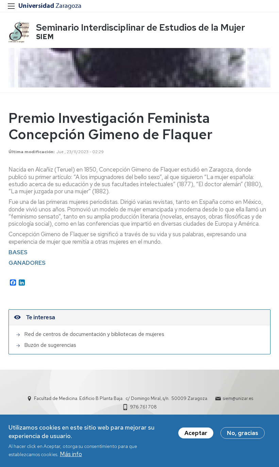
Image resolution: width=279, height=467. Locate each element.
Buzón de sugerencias (50, 345)
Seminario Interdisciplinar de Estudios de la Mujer (140, 27)
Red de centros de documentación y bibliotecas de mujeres (94, 334)
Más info (71, 454)
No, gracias (242, 433)
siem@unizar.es (238, 398)
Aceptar (195, 433)
